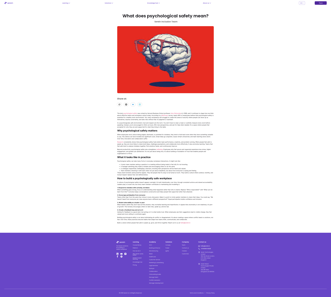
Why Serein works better (138, 254)
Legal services (153, 265)
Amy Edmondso (176, 113)
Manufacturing (153, 251)
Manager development (156, 283)
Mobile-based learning (137, 258)
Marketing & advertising (156, 262)
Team (183, 245)
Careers (184, 251)
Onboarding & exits (155, 274)
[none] (301, 3)
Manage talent (153, 277)
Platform (135, 248)
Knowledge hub (137, 262)
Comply (168, 245)
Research (120, 142)
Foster (167, 248)
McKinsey (165, 115)
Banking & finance (154, 248)
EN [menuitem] (301, 3)
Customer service (154, 260)
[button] (66, 3)
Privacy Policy (210, 293)
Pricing (135, 265)
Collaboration (153, 271)
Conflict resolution (154, 280)
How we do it (137, 251)
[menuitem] (301, 3)
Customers (185, 254)
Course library (137, 245)
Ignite (167, 251)
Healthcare (152, 257)
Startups (151, 268)
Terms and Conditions (197, 293)
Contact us (185, 248)
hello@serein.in (185, 223)
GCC (150, 245)
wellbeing (159, 149)
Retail (150, 254)
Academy (152, 242)
